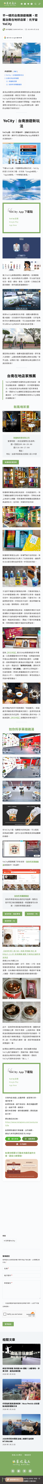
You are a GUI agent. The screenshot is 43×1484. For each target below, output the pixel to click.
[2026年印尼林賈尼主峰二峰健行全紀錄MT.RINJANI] (21, 1424)
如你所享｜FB (32, 914)
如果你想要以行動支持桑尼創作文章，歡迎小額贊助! (20, 1154)
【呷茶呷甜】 (11, 652)
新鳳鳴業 (21, 407)
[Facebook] (21, 4)
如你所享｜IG (10, 921)
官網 (13, 218)
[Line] (28, 4)
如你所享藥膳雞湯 (21, 729)
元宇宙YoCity (9, 1241)
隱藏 (15, 71)
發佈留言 (8, 1324)
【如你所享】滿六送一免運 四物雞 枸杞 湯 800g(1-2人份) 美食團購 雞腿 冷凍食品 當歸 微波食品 (21, 954)
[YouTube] (31, 4)
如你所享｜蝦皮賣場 (12, 914)
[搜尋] (35, 4)
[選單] (39, 4)
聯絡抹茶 (28, 1455)
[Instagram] (25, 4)
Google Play (14, 222)
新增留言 (8, 1283)
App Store (13, 225)
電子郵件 (8, 1275)
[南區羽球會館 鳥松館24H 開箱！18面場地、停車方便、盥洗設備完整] (21, 1354)
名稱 (6, 1268)
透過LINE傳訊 (17, 1455)
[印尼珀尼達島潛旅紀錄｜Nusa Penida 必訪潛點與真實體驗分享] (21, 1389)
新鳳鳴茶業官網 (11, 462)
